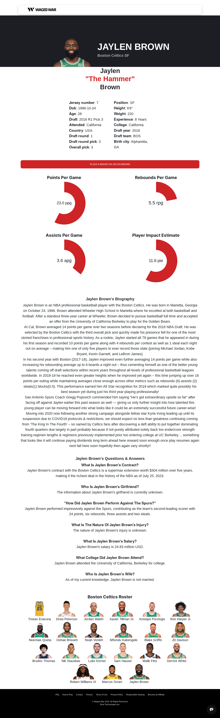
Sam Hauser (123, 661)
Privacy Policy (117, 695)
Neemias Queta (40, 640)
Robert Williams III (83, 682)
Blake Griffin (153, 640)
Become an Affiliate (156, 695)
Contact (79, 695)
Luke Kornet (97, 661)
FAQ (57, 695)
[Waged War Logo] (42, 9)
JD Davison (180, 640)
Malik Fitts (150, 661)
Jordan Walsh (93, 619)
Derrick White (176, 661)
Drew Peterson (66, 619)
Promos (89, 695)
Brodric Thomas (43, 661)
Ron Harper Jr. (180, 619)
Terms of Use (101, 695)
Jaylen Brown (139, 682)
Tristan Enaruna (39, 619)
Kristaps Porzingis (152, 619)
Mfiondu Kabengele (123, 640)
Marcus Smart (112, 682)
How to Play (67, 695)
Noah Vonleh (94, 640)
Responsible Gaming (135, 695)
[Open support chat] (211, 709)
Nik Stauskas (71, 661)
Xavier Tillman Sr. (122, 619)
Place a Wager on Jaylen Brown (110, 164)
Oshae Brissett (67, 640)
